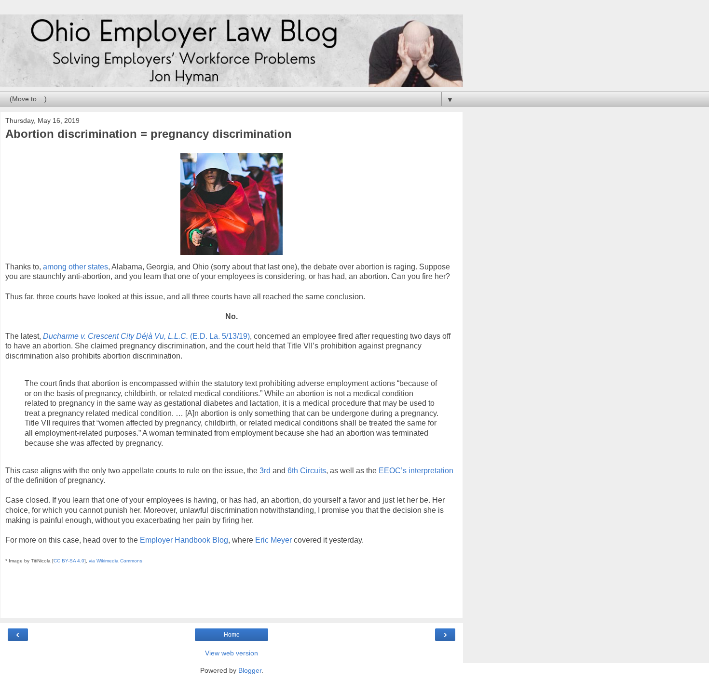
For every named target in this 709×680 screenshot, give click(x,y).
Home (232, 634)
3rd (265, 471)
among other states (75, 267)
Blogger (249, 670)
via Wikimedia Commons (115, 560)
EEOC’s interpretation (416, 471)
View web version (231, 653)
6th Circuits (306, 471)
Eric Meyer (273, 540)
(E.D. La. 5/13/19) (146, 336)
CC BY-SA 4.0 (69, 560)
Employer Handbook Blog (184, 540)
